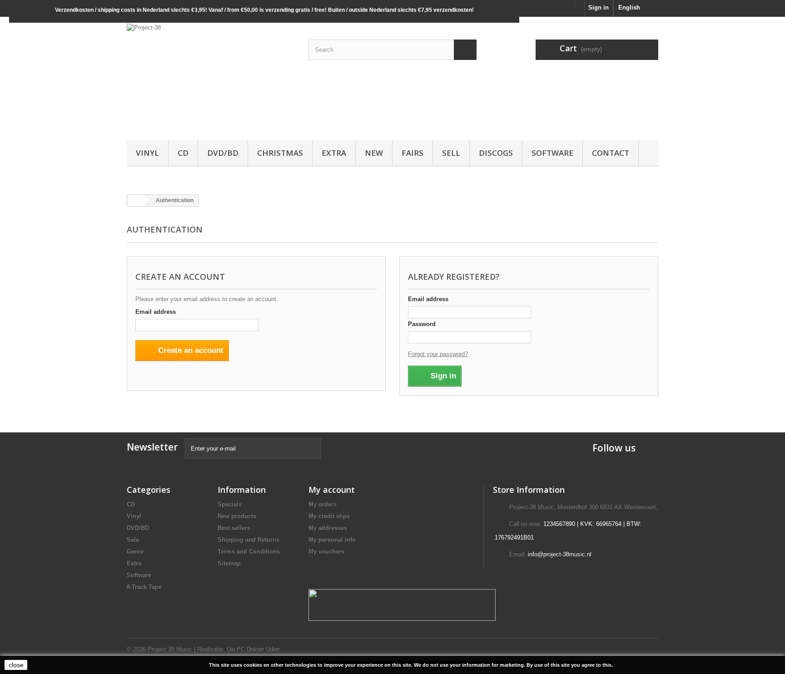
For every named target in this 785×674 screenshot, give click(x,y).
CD (183, 153)
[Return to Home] (136, 200)
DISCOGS (496, 153)
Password (422, 324)
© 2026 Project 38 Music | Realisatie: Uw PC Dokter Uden (203, 649)
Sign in (598, 7)
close (16, 665)
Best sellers (234, 528)
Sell (451, 153)
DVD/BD (222, 153)
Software (552, 153)
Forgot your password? (438, 354)
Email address (155, 311)
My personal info (332, 539)
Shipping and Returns (248, 539)
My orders (322, 504)
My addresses (327, 528)
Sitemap (229, 563)
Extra (334, 153)
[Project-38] (211, 76)
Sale (133, 539)
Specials (230, 504)
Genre (135, 551)
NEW (374, 153)
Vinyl (147, 153)
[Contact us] (579, 4)
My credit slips (329, 516)
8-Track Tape (144, 587)
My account (331, 489)
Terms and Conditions (249, 551)
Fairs (412, 153)
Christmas (280, 153)
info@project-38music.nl (559, 554)
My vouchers (326, 551)
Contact (610, 153)
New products (237, 516)
